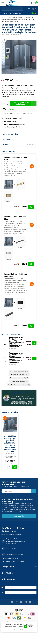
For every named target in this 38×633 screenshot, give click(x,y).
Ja (25, 627)
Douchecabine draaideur (19, 371)
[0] (35, 3)
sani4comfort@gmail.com (14, 554)
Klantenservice (19, 516)
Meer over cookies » (19, 629)
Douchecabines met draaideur (19, 385)
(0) (20, 34)
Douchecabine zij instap (19, 381)
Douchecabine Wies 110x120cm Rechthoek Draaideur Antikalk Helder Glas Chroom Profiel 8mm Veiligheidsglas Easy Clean (18, 19)
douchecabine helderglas (19, 374)
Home (3, 17)
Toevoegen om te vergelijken (10, 113)
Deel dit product (26, 113)
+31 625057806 (11, 548)
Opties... (20, 190)
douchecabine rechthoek (19, 378)
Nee (30, 627)
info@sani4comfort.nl (19, 402)
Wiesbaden (5, 34)
